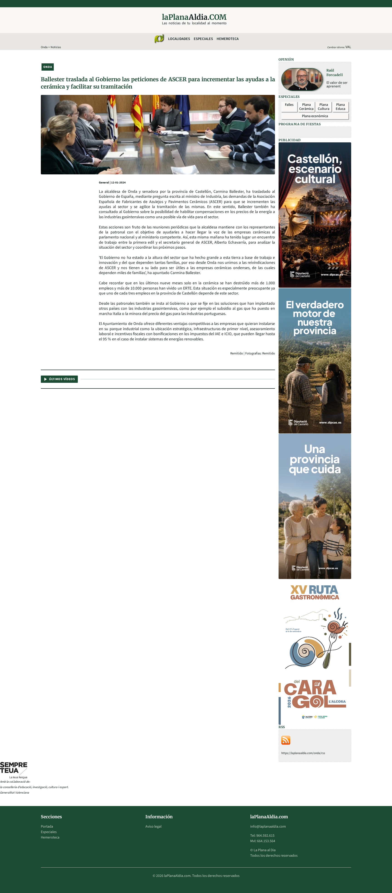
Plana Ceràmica (306, 106)
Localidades (179, 38)
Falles (289, 104)
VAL (348, 47)
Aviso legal (153, 826)
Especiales (203, 38)
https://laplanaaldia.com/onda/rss (303, 753)
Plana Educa (340, 106)
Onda (44, 47)
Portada (47, 826)
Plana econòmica (315, 116)
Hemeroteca (228, 38)
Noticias (56, 47)
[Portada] (159, 39)
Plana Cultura (323, 106)
